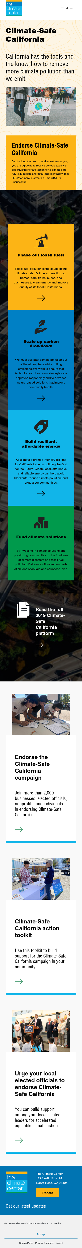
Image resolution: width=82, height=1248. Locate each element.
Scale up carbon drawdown (41, 344)
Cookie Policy (26, 1243)
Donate (47, 1193)
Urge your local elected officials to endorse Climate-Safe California (40, 1083)
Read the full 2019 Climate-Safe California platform (50, 621)
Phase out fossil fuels (41, 254)
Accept (41, 1234)
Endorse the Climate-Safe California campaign (32, 767)
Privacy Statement (44, 1243)
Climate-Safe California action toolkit (37, 928)
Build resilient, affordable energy (41, 444)
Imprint (59, 1243)
